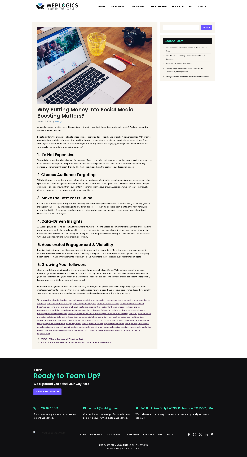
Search (206, 27)
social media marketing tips (58, 330)
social (134, 323)
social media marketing (118, 327)
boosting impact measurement (72, 310)
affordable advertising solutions (67, 300)
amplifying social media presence (98, 300)
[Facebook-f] (188, 434)
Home (101, 6)
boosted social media (133, 303)
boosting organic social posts (131, 310)
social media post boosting (84, 330)
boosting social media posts (81, 313)
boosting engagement (87, 307)
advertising (46, 300)
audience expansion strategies (128, 300)
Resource (178, 6)
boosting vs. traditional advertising (111, 313)
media (85, 323)
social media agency (46, 327)
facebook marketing (46, 320)
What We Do (117, 6)
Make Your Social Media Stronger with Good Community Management (76, 342)
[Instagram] (194, 434)
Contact (204, 6)
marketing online (73, 323)
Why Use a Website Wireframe (179, 64)
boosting (41, 307)
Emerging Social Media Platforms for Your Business (187, 76)
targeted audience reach (110, 330)
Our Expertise (158, 6)
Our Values (137, 6)
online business (96, 323)
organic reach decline (114, 323)
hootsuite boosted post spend (71, 320)
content (133, 313)
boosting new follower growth (101, 310)
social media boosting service (92, 327)
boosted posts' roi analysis (109, 303)
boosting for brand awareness (113, 307)
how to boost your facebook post (133, 320)
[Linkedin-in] (206, 434)
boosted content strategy (59, 303)
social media (143, 323)
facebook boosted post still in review (125, 317)
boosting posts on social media (52, 313)
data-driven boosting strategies (72, 317)
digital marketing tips (98, 317)
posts (127, 323)
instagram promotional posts (51, 323)
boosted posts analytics (84, 303)
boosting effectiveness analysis (61, 307)
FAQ (191, 6)
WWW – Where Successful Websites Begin (62, 339)
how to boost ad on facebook (101, 320)
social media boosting (67, 327)
